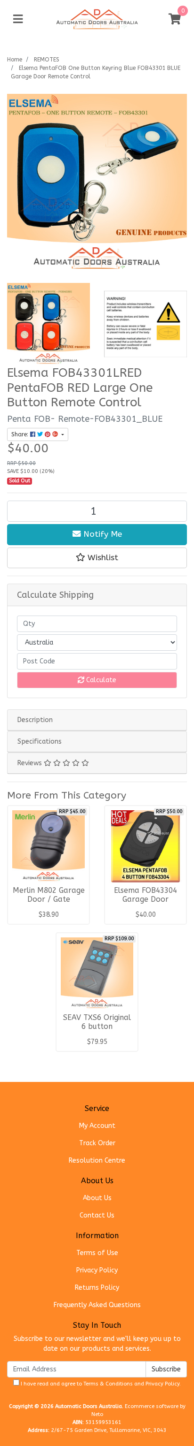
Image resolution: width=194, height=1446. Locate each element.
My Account (97, 1126)
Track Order (97, 1143)
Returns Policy (97, 1288)
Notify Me (101, 534)
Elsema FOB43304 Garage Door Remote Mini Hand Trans (145, 903)
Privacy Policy (97, 1270)
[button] (97, 558)
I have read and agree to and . (100, 1384)
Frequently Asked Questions (97, 1305)
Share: (20, 434)
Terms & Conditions (108, 1384)
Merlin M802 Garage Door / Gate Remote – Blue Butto (49, 903)
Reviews (30, 763)
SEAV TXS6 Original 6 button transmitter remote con (97, 1031)
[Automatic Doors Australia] (97, 19)
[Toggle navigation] (18, 19)
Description (35, 720)
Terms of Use (97, 1253)
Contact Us (97, 1215)
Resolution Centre (97, 1160)
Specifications (39, 742)
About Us (97, 1198)
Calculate (100, 680)
